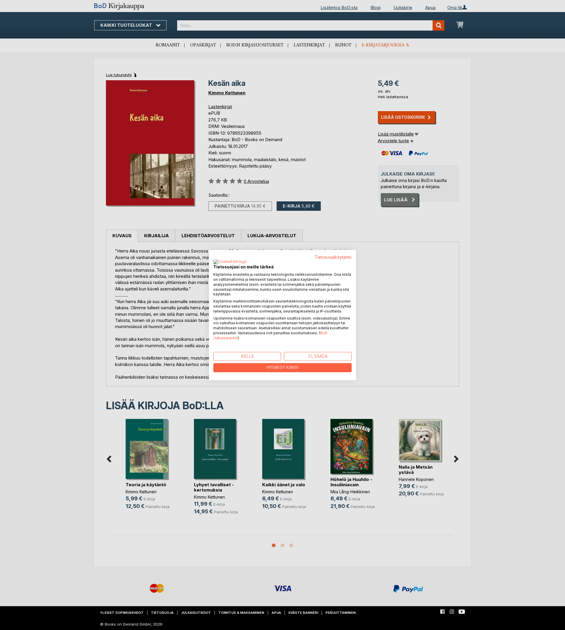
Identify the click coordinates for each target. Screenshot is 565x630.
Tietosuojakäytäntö (333, 257)
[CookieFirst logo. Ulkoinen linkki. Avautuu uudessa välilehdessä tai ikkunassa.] (230, 262)
